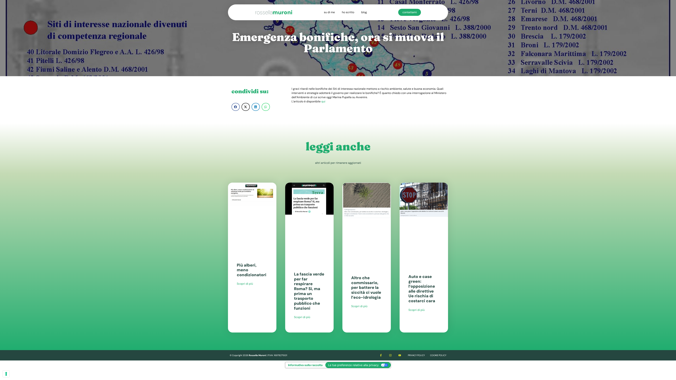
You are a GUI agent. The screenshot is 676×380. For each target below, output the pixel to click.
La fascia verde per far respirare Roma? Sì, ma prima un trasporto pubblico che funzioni (309, 291)
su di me (329, 12)
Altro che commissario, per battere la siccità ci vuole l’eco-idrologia (366, 287)
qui (323, 101)
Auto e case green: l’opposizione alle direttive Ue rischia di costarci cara (421, 288)
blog (364, 12)
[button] (235, 107)
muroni (273, 12)
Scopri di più (245, 284)
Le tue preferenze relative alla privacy (353, 365)
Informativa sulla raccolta (305, 365)
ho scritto (348, 12)
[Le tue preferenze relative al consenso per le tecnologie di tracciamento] (6, 373)
